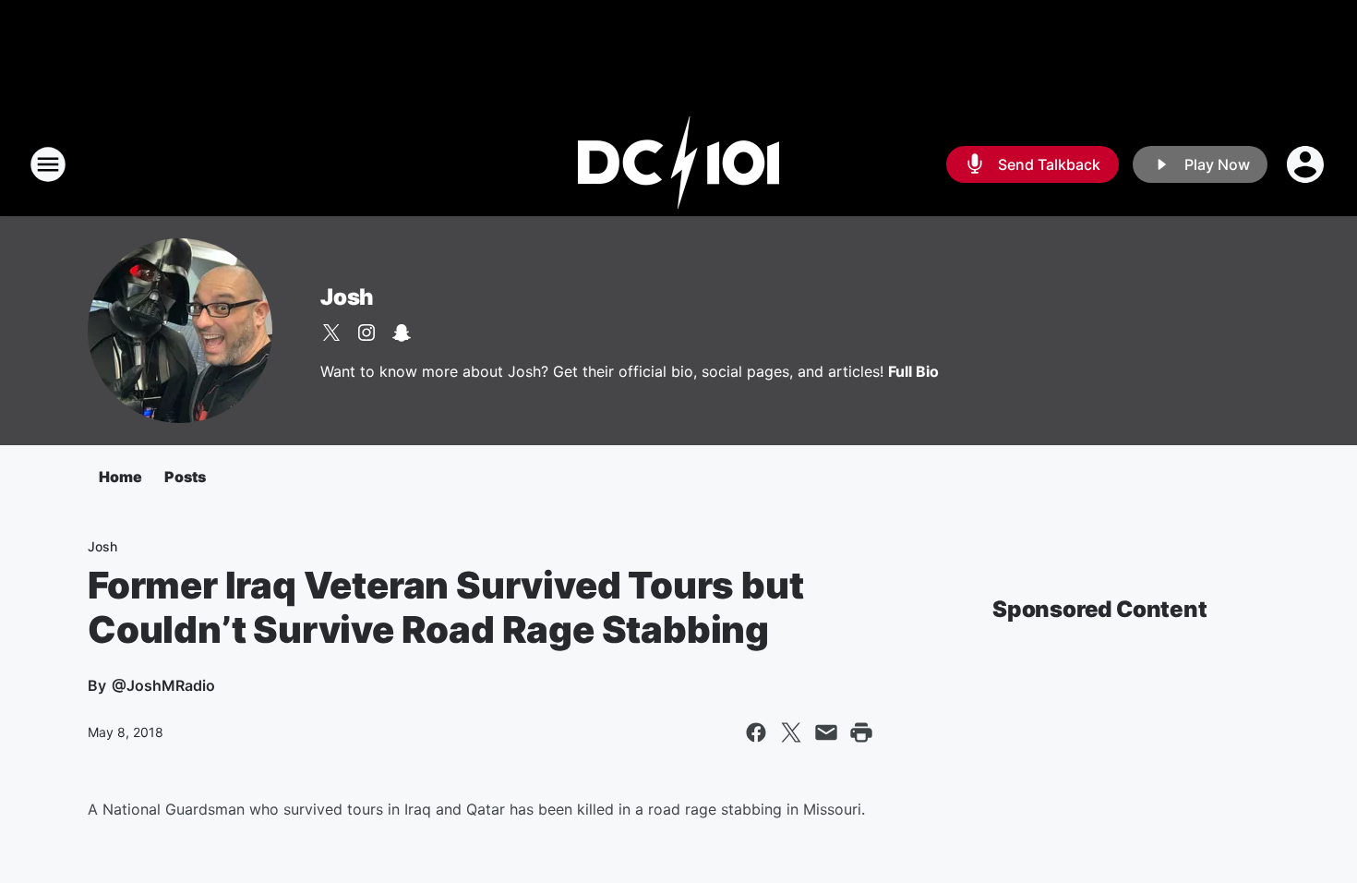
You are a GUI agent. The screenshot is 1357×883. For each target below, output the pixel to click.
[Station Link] (678, 164)
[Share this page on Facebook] (756, 732)
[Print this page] (861, 732)
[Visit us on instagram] (366, 332)
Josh (347, 297)
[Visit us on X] (331, 332)
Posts (185, 476)
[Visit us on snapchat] (401, 332)
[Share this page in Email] (826, 732)
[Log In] (1307, 164)
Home (120, 476)
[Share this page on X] (791, 732)
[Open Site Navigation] (48, 164)
